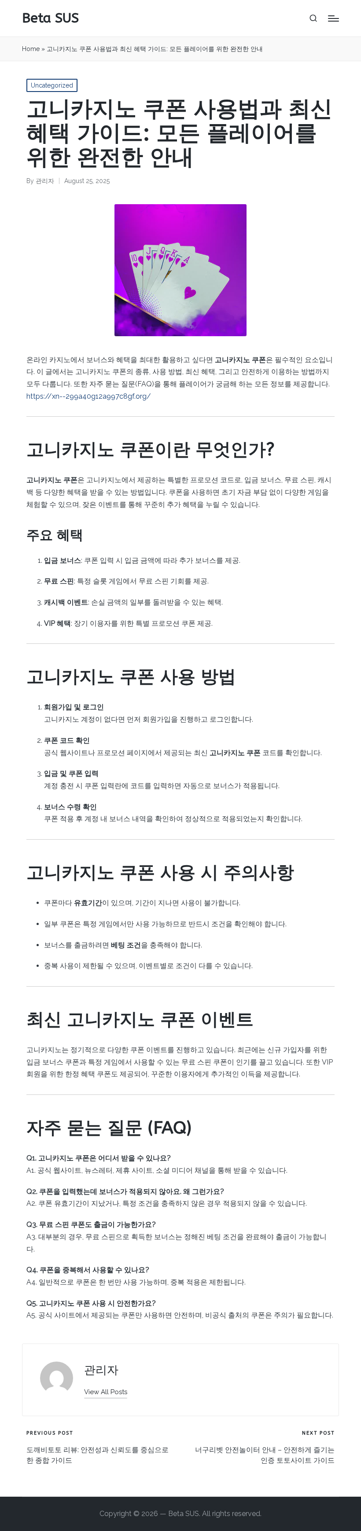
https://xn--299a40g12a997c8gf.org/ (88, 396)
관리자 (101, 1370)
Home (31, 48)
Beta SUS (50, 18)
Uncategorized (52, 85)
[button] (105, 1392)
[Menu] (333, 18)
